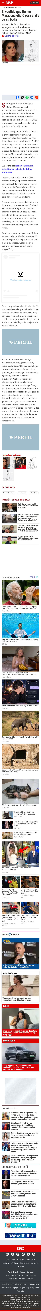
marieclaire (20, 973)
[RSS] (28, 1254)
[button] (20, 52)
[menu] (3, 3)
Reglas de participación (29, 1287)
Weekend (14, 1263)
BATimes (20, 1266)
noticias (20, 940)
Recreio (22, 1279)
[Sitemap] (33, 1254)
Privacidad (6, 1287)
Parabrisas (24, 1263)
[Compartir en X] (22, 97)
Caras (22, 1272)
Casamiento (22, 493)
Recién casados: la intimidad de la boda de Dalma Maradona (17, 169)
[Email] (36, 97)
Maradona (34, 493)
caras (20, 1006)
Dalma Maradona (8, 493)
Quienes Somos (20, 1284)
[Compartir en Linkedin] (31, 97)
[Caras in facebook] (12, 1254)
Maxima (30, 1279)
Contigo (30, 1272)
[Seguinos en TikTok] (23, 1254)
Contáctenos (34, 1284)
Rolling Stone (30, 1275)
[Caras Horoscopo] (20, 1237)
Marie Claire (30, 1260)
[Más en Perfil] (14, 934)
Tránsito (20, 1291)
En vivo (35, 3)
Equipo (15, 1287)
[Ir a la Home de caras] (9, 3)
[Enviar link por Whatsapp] (27, 97)
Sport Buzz (12, 1279)
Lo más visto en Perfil (15, 1167)
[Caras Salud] (20, 1228)
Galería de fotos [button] (12, 35)
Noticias (20, 1260)
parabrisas (20, 1041)
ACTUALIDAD (6, 8)
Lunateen (34, 1263)
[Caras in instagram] (7, 1254)
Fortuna (6, 1263)
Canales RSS (7, 1284)
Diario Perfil (10, 1260)
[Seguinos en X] (17, 1254)
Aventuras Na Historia (14, 1275)
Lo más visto (9, 1108)
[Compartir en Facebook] (17, 97)
